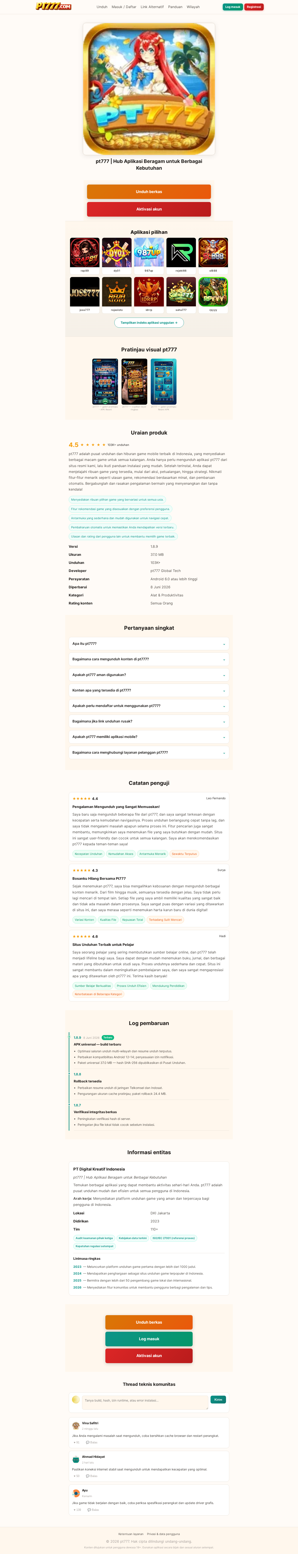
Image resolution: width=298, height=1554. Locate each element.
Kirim (218, 1399)
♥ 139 (77, 1509)
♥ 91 (76, 1442)
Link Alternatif (152, 7)
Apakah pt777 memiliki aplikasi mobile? (104, 736)
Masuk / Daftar (124, 7)
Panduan (175, 7)
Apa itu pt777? (84, 643)
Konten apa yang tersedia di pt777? (101, 690)
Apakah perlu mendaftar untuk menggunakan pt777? (116, 705)
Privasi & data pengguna (163, 1534)
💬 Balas (92, 1442)
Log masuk (232, 7)
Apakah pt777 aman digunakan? (99, 675)
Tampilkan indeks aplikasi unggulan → (149, 322)
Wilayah (193, 7)
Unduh (102, 7)
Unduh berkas (149, 191)
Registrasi (254, 7)
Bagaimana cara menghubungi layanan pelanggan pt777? (120, 752)
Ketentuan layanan (131, 1534)
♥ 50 (76, 1476)
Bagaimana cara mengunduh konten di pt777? (110, 659)
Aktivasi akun (149, 209)
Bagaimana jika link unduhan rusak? (102, 721)
